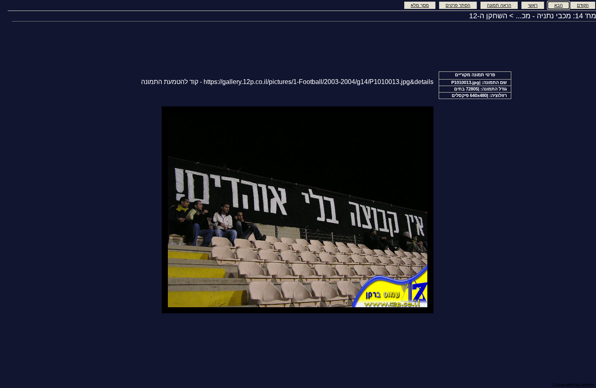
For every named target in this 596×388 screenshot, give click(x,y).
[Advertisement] (108, 209)
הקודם (583, 5)
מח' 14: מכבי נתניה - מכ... (556, 16)
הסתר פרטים (458, 5)
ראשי (533, 5)
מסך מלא (420, 5)
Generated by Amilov (573, 384)
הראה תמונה (499, 5)
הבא (558, 5)
